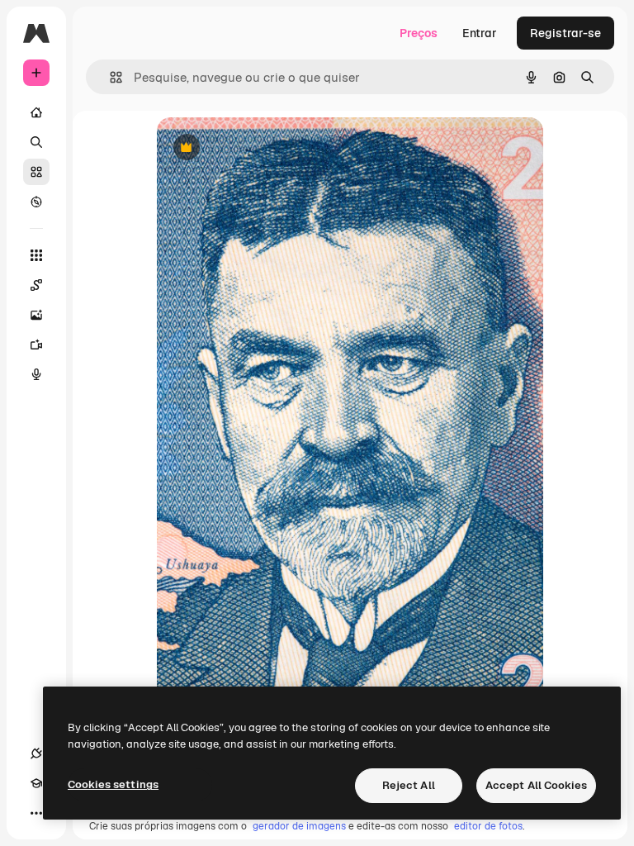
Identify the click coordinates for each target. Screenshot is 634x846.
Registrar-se (565, 33)
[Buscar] (36, 142)
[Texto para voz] (36, 374)
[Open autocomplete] (109, 77)
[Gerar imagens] (36, 315)
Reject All (408, 785)
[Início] (36, 112)
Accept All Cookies (536, 785)
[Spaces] (36, 285)
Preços (419, 33)
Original (262, 148)
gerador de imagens (299, 826)
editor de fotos (488, 826)
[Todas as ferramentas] (36, 255)
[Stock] (36, 172)
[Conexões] (36, 753)
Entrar (479, 33)
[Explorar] (36, 201)
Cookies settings (113, 784)
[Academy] (36, 783)
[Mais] (36, 813)
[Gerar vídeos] (36, 344)
